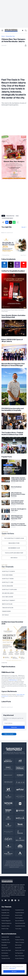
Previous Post (6, 255)
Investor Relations (19, 958)
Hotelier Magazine (5, 920)
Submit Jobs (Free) (20, 950)
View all (23, 227)
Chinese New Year (10, 36)
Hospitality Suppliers (9, 589)
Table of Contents (19, 942)
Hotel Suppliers (19, 918)
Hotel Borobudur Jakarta (7, 218)
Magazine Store (14, 543)
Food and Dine (5, 918)
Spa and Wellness (8, 593)
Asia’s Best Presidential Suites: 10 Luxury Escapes (18, 524)
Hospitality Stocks (5, 942)
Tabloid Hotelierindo (6, 923)
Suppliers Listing (5, 926)
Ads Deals (14, 557)
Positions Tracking (19, 939)
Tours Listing (18, 928)
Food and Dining (7, 575)
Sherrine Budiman (16, 487)
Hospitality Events (8, 571)
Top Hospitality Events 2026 (14, 538)
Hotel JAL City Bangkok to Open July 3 (18, 509)
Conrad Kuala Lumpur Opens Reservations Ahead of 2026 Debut (17, 502)
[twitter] (2, 900)
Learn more (12, 968)
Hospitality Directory (20, 926)
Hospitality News (8, 578)
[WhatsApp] (14, 222)
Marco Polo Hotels (19, 955)
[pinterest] (15, 900)
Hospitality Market (8, 600)
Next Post (23, 255)
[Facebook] (6, 222)
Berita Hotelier (7, 604)
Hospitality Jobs (7, 582)
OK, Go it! (14, 971)
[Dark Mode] (22, 30)
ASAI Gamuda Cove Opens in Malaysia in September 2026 (17, 517)
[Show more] (17, 222)
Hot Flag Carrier (19, 953)
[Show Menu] (2, 30)
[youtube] (5, 900)
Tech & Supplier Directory (14, 553)
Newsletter (4, 945)
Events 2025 (18, 947)
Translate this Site (5, 958)
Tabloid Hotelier (7, 607)
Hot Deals (5, 615)
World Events (4, 947)
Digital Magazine (7, 585)
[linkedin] (12, 900)
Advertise (17, 937)
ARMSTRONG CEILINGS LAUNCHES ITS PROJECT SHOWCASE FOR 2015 (18, 479)
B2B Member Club (14, 548)
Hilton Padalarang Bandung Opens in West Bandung (18, 494)
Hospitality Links (5, 939)
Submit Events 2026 (20, 923)
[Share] (25, 45)
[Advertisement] (14, 14)
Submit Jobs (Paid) (6, 950)
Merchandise (18, 945)
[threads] (18, 900)
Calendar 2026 (5, 937)
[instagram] (9, 900)
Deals (17, 215)
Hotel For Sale (4, 928)
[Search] (25, 30)
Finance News (6, 611)
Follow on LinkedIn (8, 734)
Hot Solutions (4, 953)
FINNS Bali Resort (13, 680)
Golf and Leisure (7, 596)
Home (3, 36)
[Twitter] (10, 222)
